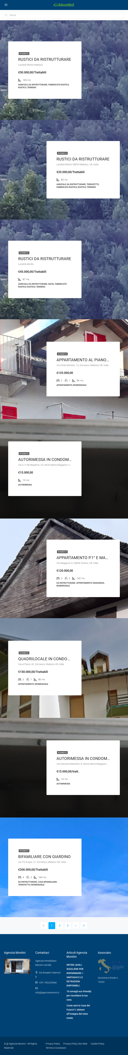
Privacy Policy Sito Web (75, 1043)
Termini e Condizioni (56, 1048)
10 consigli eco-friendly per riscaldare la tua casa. (78, 995)
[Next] (75, 925)
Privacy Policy (53, 1043)
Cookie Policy (97, 1043)
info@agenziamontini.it (47, 992)
